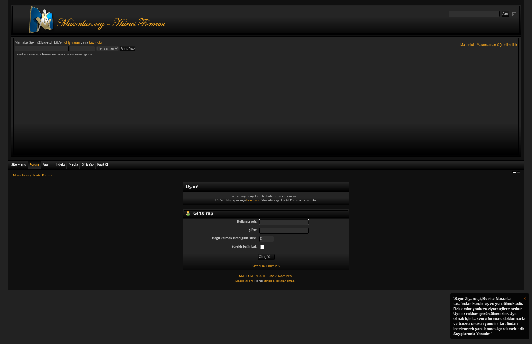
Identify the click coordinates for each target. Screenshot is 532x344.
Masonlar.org (244, 280)
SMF (242, 275)
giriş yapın (72, 42)
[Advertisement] (266, 107)
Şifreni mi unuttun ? (266, 266)
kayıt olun (96, 42)
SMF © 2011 (257, 275)
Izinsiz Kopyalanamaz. (279, 280)
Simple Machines (280, 275)
